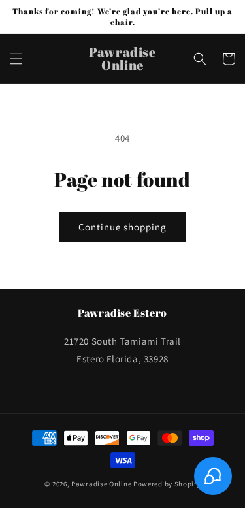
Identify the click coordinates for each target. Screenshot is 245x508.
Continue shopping (122, 227)
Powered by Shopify (167, 483)
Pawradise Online (101, 483)
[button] (16, 58)
